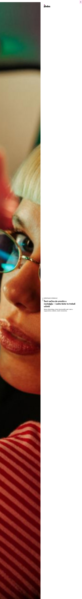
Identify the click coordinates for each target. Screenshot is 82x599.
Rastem (42, 299)
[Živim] (60, 5)
